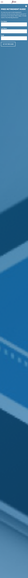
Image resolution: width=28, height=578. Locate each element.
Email (2, 35)
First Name (4, 21)
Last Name (4, 28)
